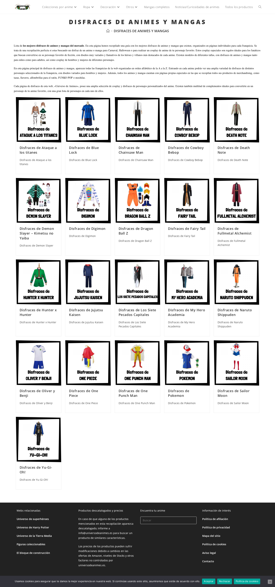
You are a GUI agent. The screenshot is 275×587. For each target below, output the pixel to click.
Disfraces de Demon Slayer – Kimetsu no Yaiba (37, 233)
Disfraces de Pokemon (178, 393)
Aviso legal (209, 553)
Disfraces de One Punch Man (133, 393)
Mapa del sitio (211, 536)
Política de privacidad (216, 527)
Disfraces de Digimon (87, 228)
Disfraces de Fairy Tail (187, 228)
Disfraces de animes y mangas (141, 31)
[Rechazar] (270, 582)
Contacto (208, 561)
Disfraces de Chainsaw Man (131, 150)
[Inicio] (108, 31)
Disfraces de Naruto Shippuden (235, 312)
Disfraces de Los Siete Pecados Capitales (137, 312)
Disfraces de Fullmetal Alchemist (234, 230)
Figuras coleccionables (31, 544)
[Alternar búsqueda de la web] (260, 7)
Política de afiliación (215, 519)
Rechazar (224, 581)
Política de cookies (214, 544)
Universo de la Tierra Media (34, 536)
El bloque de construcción (33, 553)
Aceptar (208, 581)
